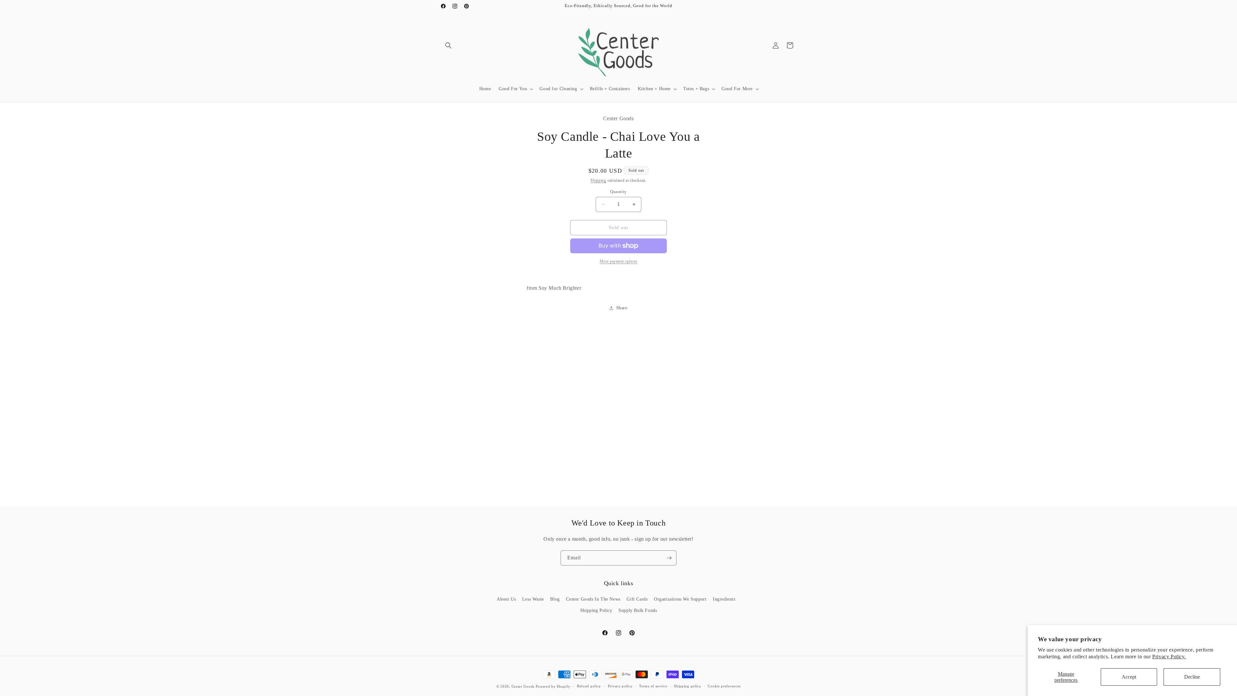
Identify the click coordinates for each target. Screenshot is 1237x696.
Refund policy (589, 686)
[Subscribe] (669, 558)
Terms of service (653, 686)
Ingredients (724, 599)
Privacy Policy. (1169, 656)
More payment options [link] (619, 261)
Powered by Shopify (553, 686)
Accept (1129, 677)
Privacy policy (620, 686)
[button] (448, 45)
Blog (555, 599)
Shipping (598, 180)
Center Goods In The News (593, 599)
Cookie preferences (724, 686)
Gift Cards (637, 599)
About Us (506, 599)
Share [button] (622, 307)
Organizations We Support (680, 599)
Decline (1192, 677)
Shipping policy (687, 686)
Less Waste (533, 599)
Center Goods (523, 686)
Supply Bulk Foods (637, 610)
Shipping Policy (596, 610)
